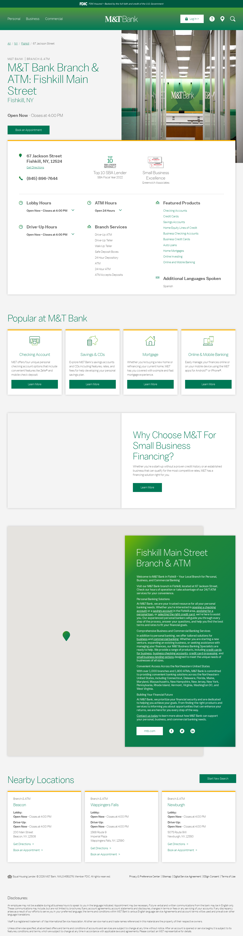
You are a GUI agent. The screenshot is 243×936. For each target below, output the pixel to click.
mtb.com (149, 731)
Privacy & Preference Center (144, 876)
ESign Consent (211, 876)
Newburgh (176, 804)
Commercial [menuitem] (54, 19)
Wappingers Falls (105, 804)
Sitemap (166, 876)
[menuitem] (192, 19)
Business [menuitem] (32, 19)
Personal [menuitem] (14, 19)
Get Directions (31, 167)
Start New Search (217, 778)
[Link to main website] (121, 19)
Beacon (19, 804)
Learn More (26, 383)
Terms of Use (228, 876)
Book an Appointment (28, 130)
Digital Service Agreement (187, 876)
